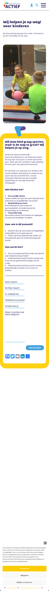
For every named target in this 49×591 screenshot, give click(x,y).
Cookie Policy (11, 588)
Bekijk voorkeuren (24, 582)
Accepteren (24, 568)
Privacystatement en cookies (30, 588)
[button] (45, 543)
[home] (11, 5)
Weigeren (24, 575)
